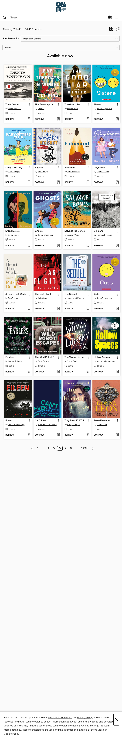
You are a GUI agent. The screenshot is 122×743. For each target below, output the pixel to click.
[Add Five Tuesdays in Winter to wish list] (58, 119)
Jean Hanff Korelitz (75, 298)
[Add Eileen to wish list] (29, 435)
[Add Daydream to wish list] (117, 182)
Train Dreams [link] (12, 104)
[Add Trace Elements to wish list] (117, 435)
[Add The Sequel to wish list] (88, 309)
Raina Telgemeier (104, 108)
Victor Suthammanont (106, 361)
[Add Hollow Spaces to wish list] (117, 372)
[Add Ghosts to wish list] (58, 246)
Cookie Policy (11, 733)
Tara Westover (73, 171)
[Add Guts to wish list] (117, 309)
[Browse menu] (117, 17)
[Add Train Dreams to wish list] (29, 119)
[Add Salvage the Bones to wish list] (88, 246)
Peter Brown (43, 361)
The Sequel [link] (70, 294)
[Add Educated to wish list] (88, 182)
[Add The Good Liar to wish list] (88, 119)
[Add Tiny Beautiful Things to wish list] (88, 435)
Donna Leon (102, 424)
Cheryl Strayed (73, 424)
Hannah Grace (103, 171)
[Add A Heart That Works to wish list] (29, 309)
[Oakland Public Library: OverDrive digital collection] (61, 7)
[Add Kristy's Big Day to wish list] (29, 182)
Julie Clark (42, 298)
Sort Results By (10, 38)
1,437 (84, 448)
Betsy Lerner (13, 235)
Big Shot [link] (39, 167)
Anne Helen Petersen (47, 424)
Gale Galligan (14, 171)
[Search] (4, 17)
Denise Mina (72, 108)
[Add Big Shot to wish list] (58, 182)
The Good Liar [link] (72, 104)
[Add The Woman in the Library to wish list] (88, 372)
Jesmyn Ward (73, 235)
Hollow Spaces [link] (102, 357)
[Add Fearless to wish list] (29, 372)
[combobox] (54, 17)
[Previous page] (32, 448)
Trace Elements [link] (102, 420)
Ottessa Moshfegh (16, 424)
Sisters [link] (97, 104)
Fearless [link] (9, 357)
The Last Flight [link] (43, 294)
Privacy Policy (84, 717)
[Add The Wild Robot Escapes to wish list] (58, 372)
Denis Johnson (14, 108)
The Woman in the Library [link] (75, 357)
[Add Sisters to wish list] (117, 119)
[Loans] (110, 18)
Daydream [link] (99, 167)
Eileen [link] (8, 420)
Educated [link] (69, 167)
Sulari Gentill (72, 361)
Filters (8, 47)
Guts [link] (96, 294)
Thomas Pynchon (104, 235)
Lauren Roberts (15, 361)
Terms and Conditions (60, 717)
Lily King (41, 108)
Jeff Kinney (42, 171)
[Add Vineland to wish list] (117, 246)
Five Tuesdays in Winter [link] (46, 104)
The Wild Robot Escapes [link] (46, 357)
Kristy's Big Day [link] (13, 167)
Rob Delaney (13, 298)
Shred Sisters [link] (12, 231)
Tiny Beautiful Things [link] (75, 420)
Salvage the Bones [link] (74, 231)
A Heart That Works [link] (15, 294)
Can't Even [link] (41, 420)
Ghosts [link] (39, 231)
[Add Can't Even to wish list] (58, 435)
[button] (111, 29)
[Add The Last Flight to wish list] (58, 309)
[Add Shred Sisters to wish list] (29, 246)
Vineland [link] (99, 231)
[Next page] (93, 448)
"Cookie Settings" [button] (90, 725)
